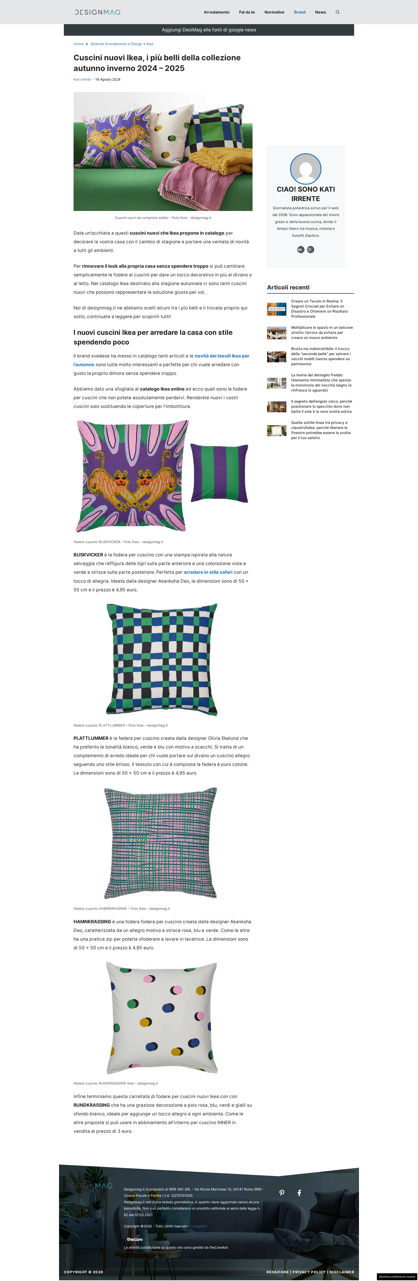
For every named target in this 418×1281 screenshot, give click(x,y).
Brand (300, 12)
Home (79, 44)
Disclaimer (342, 1272)
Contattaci (198, 1226)
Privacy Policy (309, 1272)
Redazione (278, 1272)
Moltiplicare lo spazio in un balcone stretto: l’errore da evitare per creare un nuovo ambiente (322, 332)
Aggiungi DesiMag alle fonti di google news (209, 30)
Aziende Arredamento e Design (116, 44)
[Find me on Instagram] (301, 249)
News (320, 12)
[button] (337, 12)
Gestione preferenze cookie (397, 1276)
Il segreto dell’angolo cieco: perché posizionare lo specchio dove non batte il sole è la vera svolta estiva (321, 406)
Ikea (149, 44)
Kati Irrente (82, 79)
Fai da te (247, 12)
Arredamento (217, 12)
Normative (274, 12)
